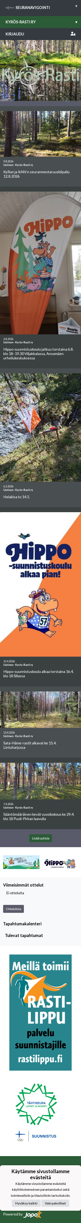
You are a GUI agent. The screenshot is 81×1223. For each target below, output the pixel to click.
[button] (6, 70)
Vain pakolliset (55, 1203)
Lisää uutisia (40, 838)
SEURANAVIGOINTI (46, 7)
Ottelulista (13, 909)
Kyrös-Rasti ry (41, 22)
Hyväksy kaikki (26, 1203)
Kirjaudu (15, 34)
